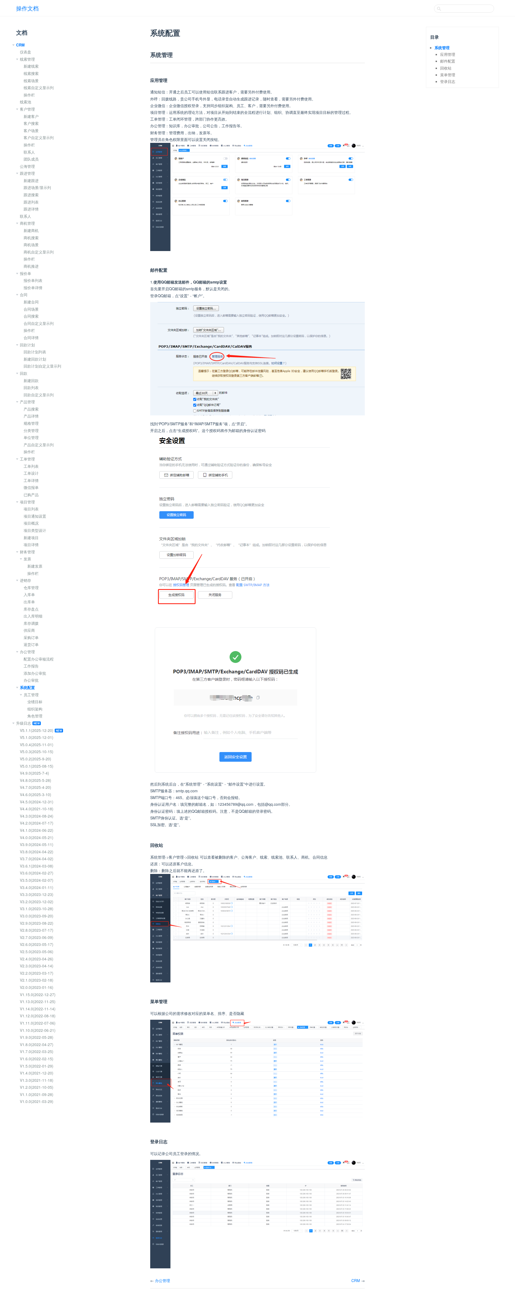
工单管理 (27, 459)
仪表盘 (25, 52)
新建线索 (31, 66)
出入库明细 (33, 616)
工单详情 (31, 480)
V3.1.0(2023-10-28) (36, 908)
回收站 (445, 68)
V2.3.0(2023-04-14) (36, 965)
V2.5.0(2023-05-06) (36, 951)
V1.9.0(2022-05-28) (36, 1037)
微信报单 (31, 487)
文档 (21, 32)
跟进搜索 (31, 194)
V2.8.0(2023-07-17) (36, 930)
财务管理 (27, 551)
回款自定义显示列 (39, 394)
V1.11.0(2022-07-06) (38, 1023)
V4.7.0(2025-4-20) (35, 787)
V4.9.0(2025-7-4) (34, 773)
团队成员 (31, 159)
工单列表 (31, 466)
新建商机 (31, 230)
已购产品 (31, 494)
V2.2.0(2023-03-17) (36, 973)
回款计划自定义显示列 (42, 366)
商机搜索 (31, 237)
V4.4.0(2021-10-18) (36, 808)
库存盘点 (31, 609)
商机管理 (27, 223)
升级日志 (23, 723)
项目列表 (31, 508)
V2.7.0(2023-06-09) (36, 937)
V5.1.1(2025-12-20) (36, 730)
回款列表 (31, 387)
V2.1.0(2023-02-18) (36, 980)
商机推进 (31, 266)
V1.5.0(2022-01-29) (36, 1066)
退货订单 (31, 644)
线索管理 (27, 59)
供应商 (29, 630)
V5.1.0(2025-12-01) (36, 737)
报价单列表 (33, 280)
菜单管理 (447, 74)
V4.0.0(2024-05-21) (36, 837)
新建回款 (31, 380)
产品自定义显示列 (39, 444)
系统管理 (442, 47)
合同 (23, 294)
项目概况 (31, 523)
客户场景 (31, 130)
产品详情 (31, 416)
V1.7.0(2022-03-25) (36, 1051)
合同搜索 (31, 316)
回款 (23, 373)
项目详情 (31, 544)
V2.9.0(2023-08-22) (36, 923)
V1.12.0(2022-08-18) (38, 1015)
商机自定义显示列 (39, 252)
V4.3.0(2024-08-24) (36, 816)
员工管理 (31, 694)
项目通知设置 (35, 516)
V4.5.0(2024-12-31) (36, 801)
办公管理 (27, 651)
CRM (20, 45)
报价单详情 (33, 287)
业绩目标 (34, 701)
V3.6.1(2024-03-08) (36, 866)
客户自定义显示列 (39, 137)
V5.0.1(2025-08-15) (36, 766)
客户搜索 (31, 123)
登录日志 (447, 81)
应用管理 (447, 54)
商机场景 (31, 244)
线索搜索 (31, 73)
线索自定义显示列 (39, 87)
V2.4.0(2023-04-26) (36, 958)
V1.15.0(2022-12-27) (38, 994)
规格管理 (31, 423)
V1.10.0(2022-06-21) (38, 1030)
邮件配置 (447, 61)
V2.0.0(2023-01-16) (36, 987)
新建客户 (31, 116)
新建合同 (31, 301)
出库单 (29, 601)
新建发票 (34, 566)
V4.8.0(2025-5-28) (35, 780)
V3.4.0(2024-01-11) (36, 887)
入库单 (29, 594)
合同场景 (31, 309)
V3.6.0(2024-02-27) (36, 873)
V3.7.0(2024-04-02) (36, 858)
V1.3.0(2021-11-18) (36, 1080)
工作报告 (31, 666)
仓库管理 (31, 587)
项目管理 (27, 501)
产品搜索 (31, 409)
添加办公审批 (35, 673)
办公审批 (31, 680)
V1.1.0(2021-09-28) (36, 1094)
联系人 (29, 152)
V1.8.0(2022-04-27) (36, 1044)
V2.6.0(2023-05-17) (36, 944)
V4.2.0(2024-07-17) (36, 823)
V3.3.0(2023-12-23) (36, 894)
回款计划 (27, 344)
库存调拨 (31, 623)
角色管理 (34, 715)
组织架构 (34, 709)
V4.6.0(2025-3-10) (35, 794)
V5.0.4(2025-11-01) (36, 744)
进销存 (25, 580)
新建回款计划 (35, 359)
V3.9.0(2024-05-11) (36, 844)
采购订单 (31, 637)
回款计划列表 (35, 351)
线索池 (25, 101)
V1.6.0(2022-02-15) (36, 1058)
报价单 (25, 273)
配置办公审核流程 (39, 659)
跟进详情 (31, 209)
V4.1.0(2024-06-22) (36, 830)
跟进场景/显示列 (37, 187)
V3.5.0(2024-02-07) (36, 880)
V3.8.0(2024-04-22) (36, 851)
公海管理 (27, 166)
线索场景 (31, 80)
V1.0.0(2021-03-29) (36, 1101)
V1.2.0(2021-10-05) (36, 1087)
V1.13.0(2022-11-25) (38, 1001)
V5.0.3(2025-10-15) (36, 751)
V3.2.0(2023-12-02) (36, 901)
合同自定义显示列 (39, 323)
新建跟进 (31, 180)
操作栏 (29, 94)
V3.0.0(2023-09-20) (36, 916)
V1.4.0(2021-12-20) (36, 1073)
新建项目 (31, 537)
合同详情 (31, 337)
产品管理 (27, 401)
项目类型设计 (35, 530)
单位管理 (31, 437)
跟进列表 (31, 202)
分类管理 (31, 430)
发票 (27, 558)
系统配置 (27, 687)
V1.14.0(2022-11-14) (38, 1008)
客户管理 (27, 109)
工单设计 (31, 473)
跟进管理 (27, 173)
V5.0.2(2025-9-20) (35, 758)
